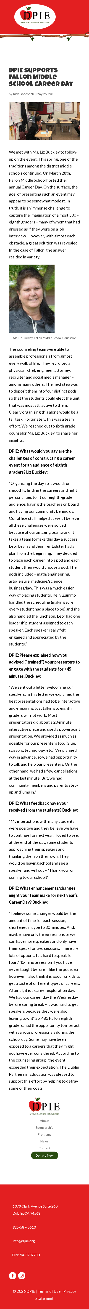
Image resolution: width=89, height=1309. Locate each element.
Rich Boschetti (23, 94)
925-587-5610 (24, 1227)
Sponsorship (44, 1127)
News (44, 1141)
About (44, 1121)
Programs (44, 1134)
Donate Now (45, 1155)
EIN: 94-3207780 (26, 1255)
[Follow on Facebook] (12, 1275)
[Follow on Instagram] (21, 1275)
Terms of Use (49, 1291)
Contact (44, 1148)
